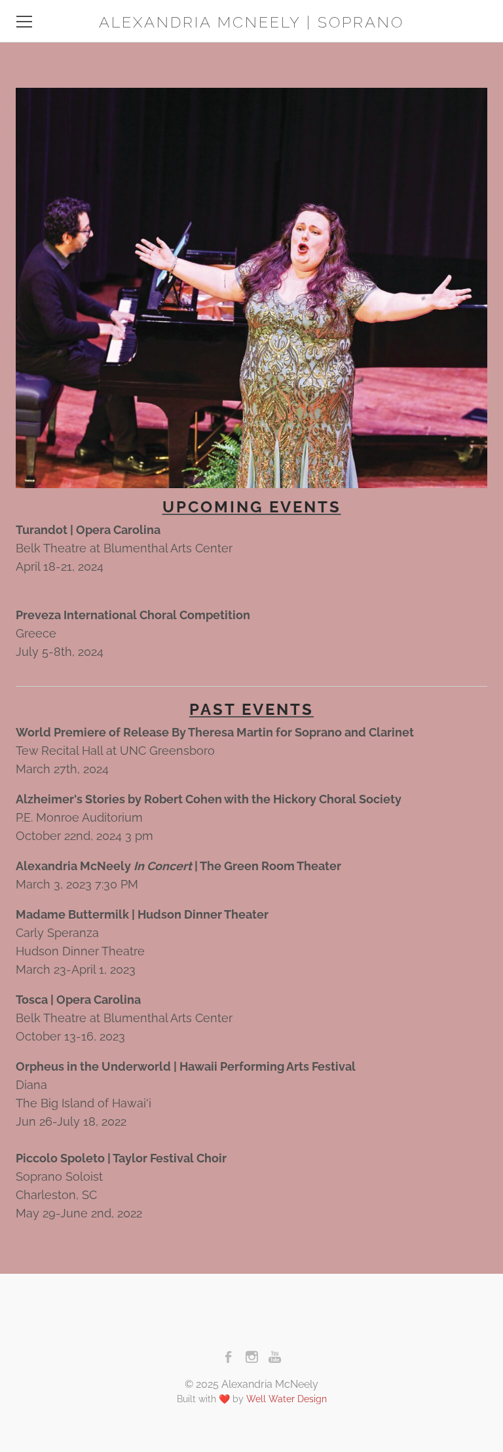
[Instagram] (252, 1357)
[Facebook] (229, 1357)
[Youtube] (275, 1357)
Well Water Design (286, 1399)
